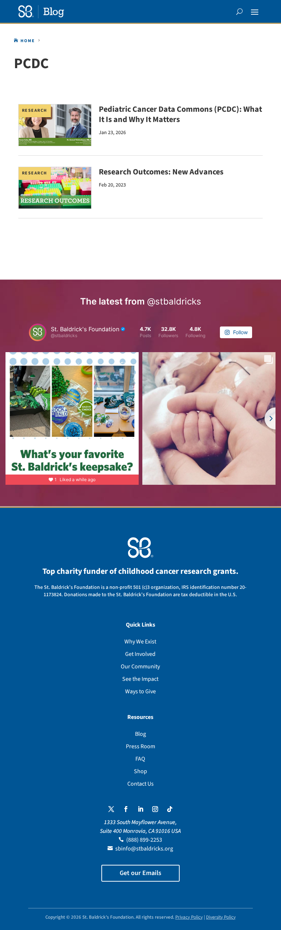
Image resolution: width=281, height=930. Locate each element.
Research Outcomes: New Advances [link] (161, 172)
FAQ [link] (140, 759)
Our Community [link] (140, 667)
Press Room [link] (140, 746)
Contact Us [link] (140, 784)
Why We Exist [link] (140, 642)
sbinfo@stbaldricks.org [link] (144, 849)
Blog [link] (140, 734)
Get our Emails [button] (140, 873)
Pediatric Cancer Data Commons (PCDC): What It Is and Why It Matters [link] (180, 114)
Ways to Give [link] (140, 691)
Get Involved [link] (140, 654)
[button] (255, 12)
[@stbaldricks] (37, 332)
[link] (41, 11)
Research (34, 110)
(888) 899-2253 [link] (144, 840)
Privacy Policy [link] (189, 917)
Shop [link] (140, 771)
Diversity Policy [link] (221, 917)
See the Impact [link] (140, 679)
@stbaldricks (174, 301)
